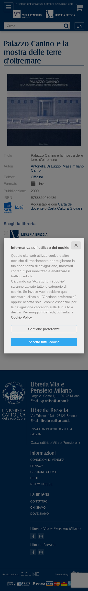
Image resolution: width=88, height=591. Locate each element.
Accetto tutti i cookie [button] (44, 342)
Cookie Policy (21, 317)
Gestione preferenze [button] (44, 329)
